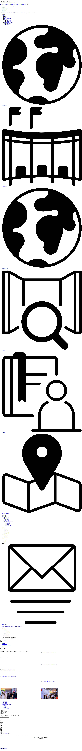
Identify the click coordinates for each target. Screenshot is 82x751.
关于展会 (3, 15)
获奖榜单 (5, 705)
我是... (1, 727)
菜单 (1, 641)
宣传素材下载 (6, 708)
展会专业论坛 (6, 518)
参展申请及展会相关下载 (8, 22)
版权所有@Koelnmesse (9, 733)
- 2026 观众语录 (8, 20)
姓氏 (1, 723)
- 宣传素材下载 (8, 525)
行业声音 (5, 19)
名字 (1, 725)
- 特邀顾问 (8, 524)
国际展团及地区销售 (7, 23)
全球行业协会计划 (7, 24)
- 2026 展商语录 (8, 21)
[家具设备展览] (7, 4)
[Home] (3, 643)
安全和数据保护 (3, 733)
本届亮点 (5, 17)
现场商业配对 (6, 519)
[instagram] (27, 4)
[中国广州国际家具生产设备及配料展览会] (48, 681)
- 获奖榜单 (8, 522)
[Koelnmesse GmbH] (3, 748)
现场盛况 (5, 706)
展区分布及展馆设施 (7, 18)
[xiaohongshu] (28, 4)
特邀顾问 (5, 707)
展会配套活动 (4, 516)
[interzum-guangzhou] (41, 3)
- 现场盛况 (8, 523)
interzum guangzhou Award (8, 521)
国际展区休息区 (6, 520)
